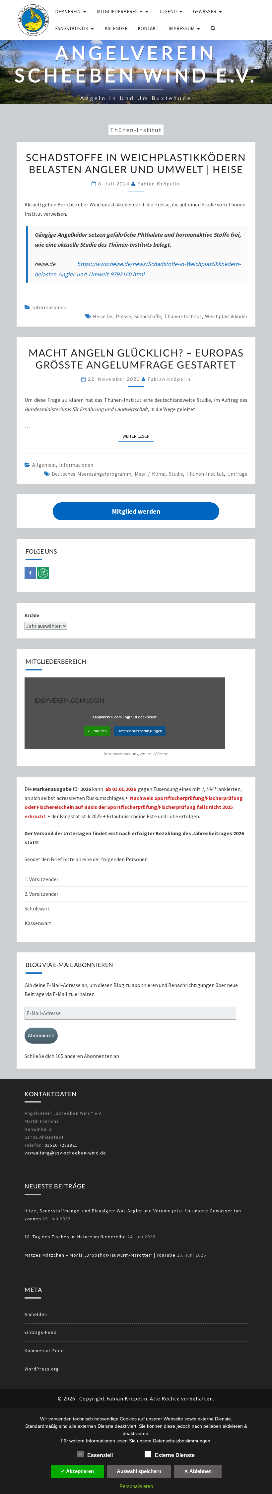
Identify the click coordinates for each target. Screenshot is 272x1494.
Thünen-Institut (183, 316)
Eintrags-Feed (41, 1332)
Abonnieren (41, 1035)
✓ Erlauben (97, 730)
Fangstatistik (71, 28)
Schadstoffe (147, 316)
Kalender (116, 28)
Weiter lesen (138, 436)
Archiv (32, 615)
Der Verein (68, 11)
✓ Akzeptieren (77, 1471)
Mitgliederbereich (120, 11)
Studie (176, 473)
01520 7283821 (61, 1145)
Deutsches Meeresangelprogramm (91, 473)
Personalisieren (136, 1486)
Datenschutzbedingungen (139, 730)
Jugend (168, 11)
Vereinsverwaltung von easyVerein (136, 754)
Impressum (181, 28)
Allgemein (44, 464)
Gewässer (204, 11)
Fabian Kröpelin (158, 183)
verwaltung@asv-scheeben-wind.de (65, 1153)
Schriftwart (37, 908)
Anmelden (36, 1314)
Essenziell (100, 1455)
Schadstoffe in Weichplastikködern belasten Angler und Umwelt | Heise (136, 163)
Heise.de (102, 316)
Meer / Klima (150, 473)
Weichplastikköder (226, 316)
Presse (123, 316)
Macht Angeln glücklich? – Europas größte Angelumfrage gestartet (136, 359)
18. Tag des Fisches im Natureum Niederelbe (75, 1237)
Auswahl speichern (139, 1471)
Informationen (49, 307)
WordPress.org (42, 1369)
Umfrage (237, 473)
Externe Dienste (175, 1455)
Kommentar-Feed (44, 1351)
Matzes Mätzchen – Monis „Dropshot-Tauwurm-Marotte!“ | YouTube (100, 1255)
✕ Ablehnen (198, 1471)
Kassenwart (38, 923)
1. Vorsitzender (41, 879)
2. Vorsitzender (41, 893)
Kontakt (148, 28)
